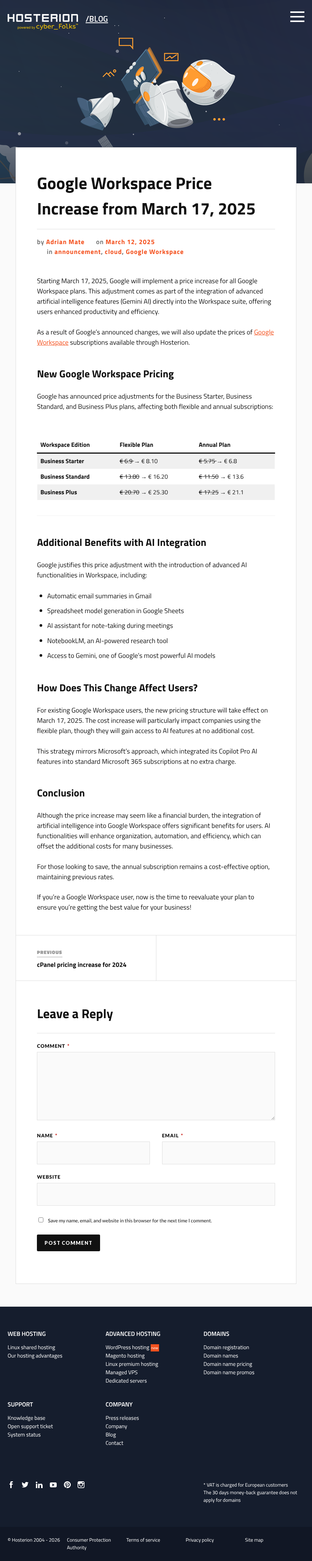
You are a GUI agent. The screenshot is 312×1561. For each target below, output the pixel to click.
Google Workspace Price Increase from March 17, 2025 (146, 195)
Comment (53, 1046)
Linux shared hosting (31, 1347)
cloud (113, 252)
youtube (53, 1484)
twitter (25, 1484)
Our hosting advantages (35, 1355)
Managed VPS (121, 1372)
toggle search (276, 17)
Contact (114, 1443)
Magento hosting (125, 1355)
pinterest (67, 1484)
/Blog (97, 19)
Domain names (221, 1355)
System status (24, 1434)
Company (116, 1426)
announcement (77, 252)
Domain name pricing (228, 1364)
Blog (110, 1434)
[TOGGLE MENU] (297, 16)
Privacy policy (200, 1540)
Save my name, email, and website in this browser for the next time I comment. (130, 1220)
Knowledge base (26, 1418)
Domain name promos (229, 1372)
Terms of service (143, 1540)
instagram (81, 1484)
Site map (254, 1540)
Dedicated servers (126, 1381)
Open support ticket (30, 1426)
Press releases (122, 1418)
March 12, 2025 (130, 242)
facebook (11, 1484)
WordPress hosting (131, 1347)
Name (47, 1135)
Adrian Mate (65, 242)
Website (48, 1177)
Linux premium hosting (131, 1364)
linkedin (39, 1484)
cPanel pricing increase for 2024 (81, 965)
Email (172, 1135)
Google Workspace (155, 252)
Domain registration (226, 1347)
